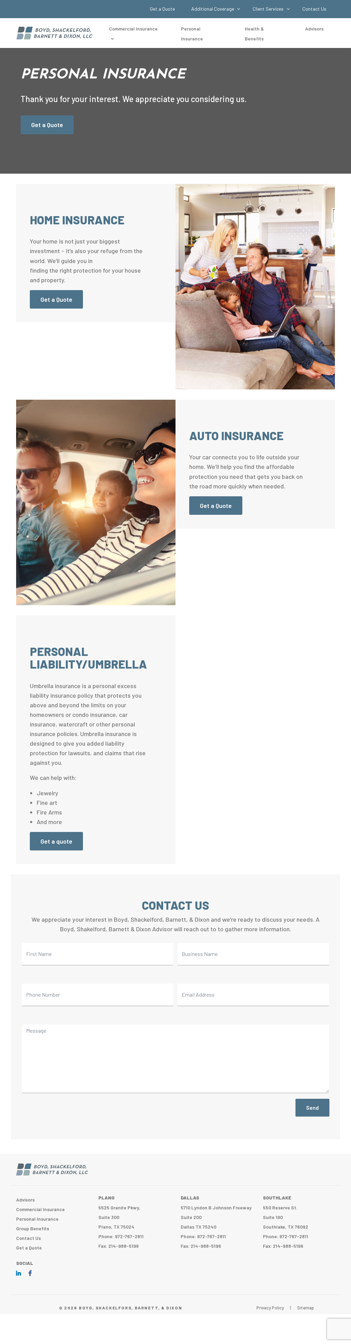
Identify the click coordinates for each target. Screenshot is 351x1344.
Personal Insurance (37, 1219)
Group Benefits (32, 1228)
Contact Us (314, 9)
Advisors (314, 29)
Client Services (269, 9)
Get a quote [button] (56, 841)
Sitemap (305, 1307)
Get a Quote (162, 9)
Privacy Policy (270, 1307)
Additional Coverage (213, 9)
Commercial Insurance (40, 1209)
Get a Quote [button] (56, 299)
